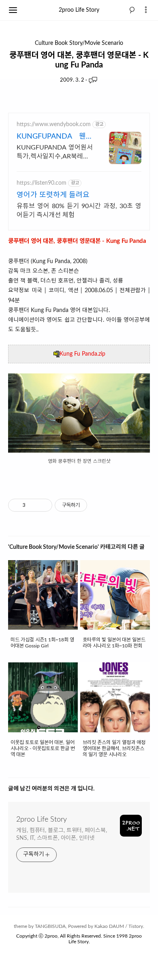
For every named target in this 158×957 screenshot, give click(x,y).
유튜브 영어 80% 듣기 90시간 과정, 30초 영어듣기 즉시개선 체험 (79, 210)
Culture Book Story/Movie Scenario (79, 43)
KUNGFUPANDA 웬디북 (55, 137)
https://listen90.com (41, 183)
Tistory (135, 926)
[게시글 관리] (43, 505)
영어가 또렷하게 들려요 (53, 195)
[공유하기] (33, 505)
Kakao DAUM (109, 926)
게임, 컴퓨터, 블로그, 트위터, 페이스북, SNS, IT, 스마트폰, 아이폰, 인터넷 (61, 834)
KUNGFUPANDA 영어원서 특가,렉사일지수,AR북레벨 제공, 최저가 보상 (55, 152)
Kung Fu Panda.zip (82, 354)
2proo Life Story (79, 10)
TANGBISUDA (50, 926)
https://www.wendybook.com (54, 124)
